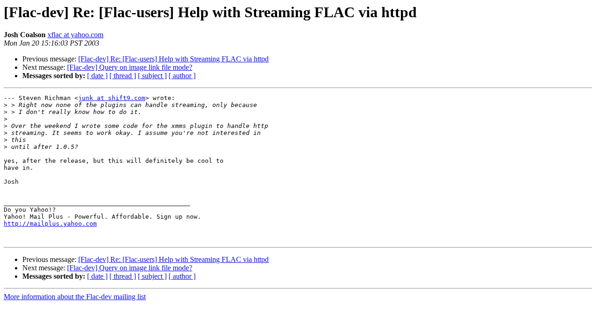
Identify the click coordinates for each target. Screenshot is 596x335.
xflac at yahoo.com (75, 35)
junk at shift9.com (111, 97)
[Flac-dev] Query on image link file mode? (129, 67)
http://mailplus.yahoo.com (50, 223)
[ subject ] (152, 76)
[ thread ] (122, 76)
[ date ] (97, 76)
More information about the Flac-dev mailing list (75, 297)
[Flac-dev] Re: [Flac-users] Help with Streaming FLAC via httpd (173, 59)
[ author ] (182, 76)
